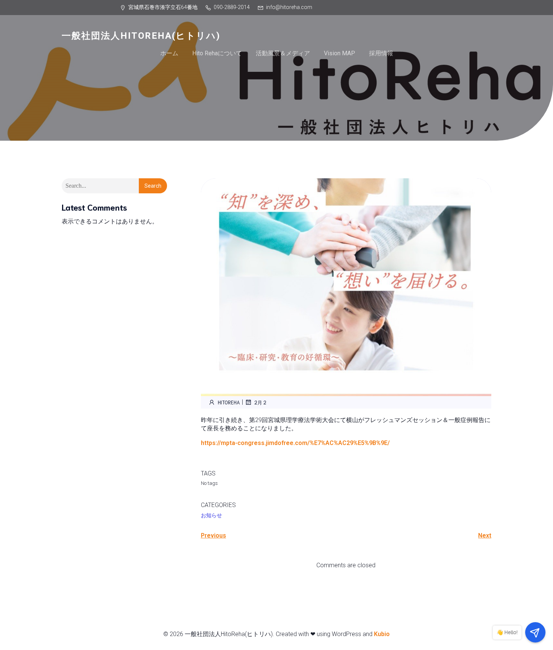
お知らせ (211, 515)
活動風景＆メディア (283, 53)
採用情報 (381, 53)
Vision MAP (339, 53)
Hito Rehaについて (217, 53)
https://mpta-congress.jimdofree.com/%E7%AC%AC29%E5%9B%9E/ (295, 442)
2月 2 (260, 402)
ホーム (169, 53)
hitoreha (229, 402)
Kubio (382, 634)
